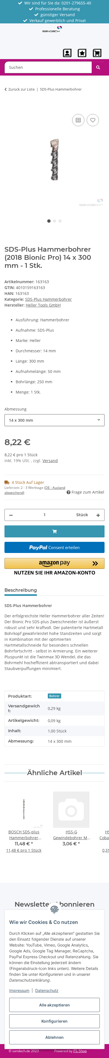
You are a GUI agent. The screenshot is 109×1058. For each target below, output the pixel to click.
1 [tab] (49, 221)
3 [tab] (60, 221)
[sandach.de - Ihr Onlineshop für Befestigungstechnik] (52, 28)
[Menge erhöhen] (98, 515)
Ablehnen (54, 1037)
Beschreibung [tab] (20, 590)
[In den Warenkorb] (8, 106)
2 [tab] (54, 221)
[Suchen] (98, 67)
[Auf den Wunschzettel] (93, 120)
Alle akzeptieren (54, 1005)
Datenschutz (46, 990)
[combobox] (54, 420)
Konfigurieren (54, 1021)
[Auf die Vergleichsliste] (78, 120)
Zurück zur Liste (21, 89)
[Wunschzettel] (82, 53)
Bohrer (54, 696)
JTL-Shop (80, 1051)
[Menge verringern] (11, 515)
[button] (67, 53)
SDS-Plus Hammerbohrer (48, 299)
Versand (50, 460)
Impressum (19, 990)
